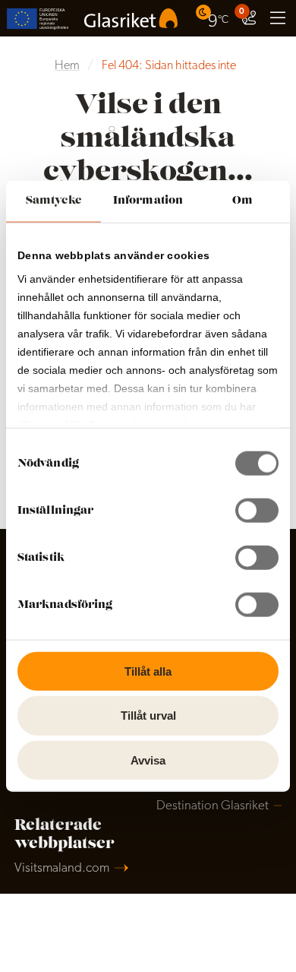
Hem (67, 66)
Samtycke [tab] (53, 200)
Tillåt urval (148, 715)
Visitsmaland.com (61, 868)
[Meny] (278, 18)
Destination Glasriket (212, 805)
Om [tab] (242, 200)
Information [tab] (148, 200)
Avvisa (148, 760)
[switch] (257, 510)
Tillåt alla (148, 670)
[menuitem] (214, 18)
